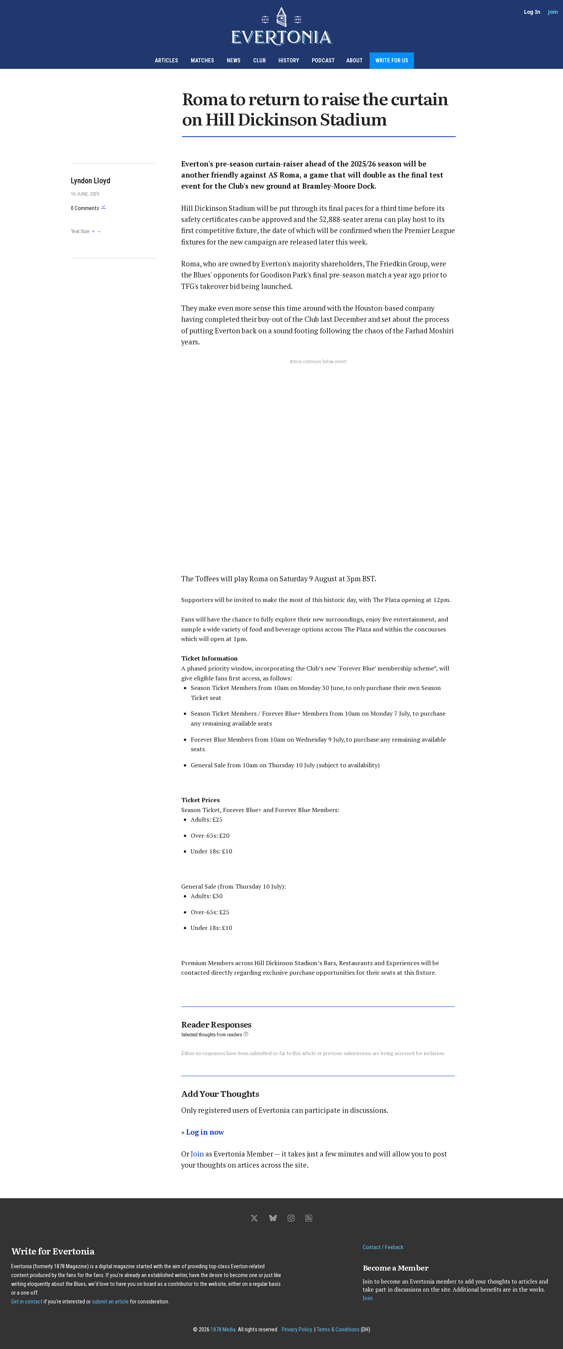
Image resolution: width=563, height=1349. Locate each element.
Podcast (323, 60)
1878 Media (223, 1329)
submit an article (110, 1301)
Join (553, 11)
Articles (166, 60)
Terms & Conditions (338, 1329)
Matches (202, 60)
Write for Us (391, 60)
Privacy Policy (297, 1329)
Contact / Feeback (383, 1247)
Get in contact (27, 1301)
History (288, 60)
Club (259, 60)
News (234, 60)
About (354, 60)
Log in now (205, 1132)
